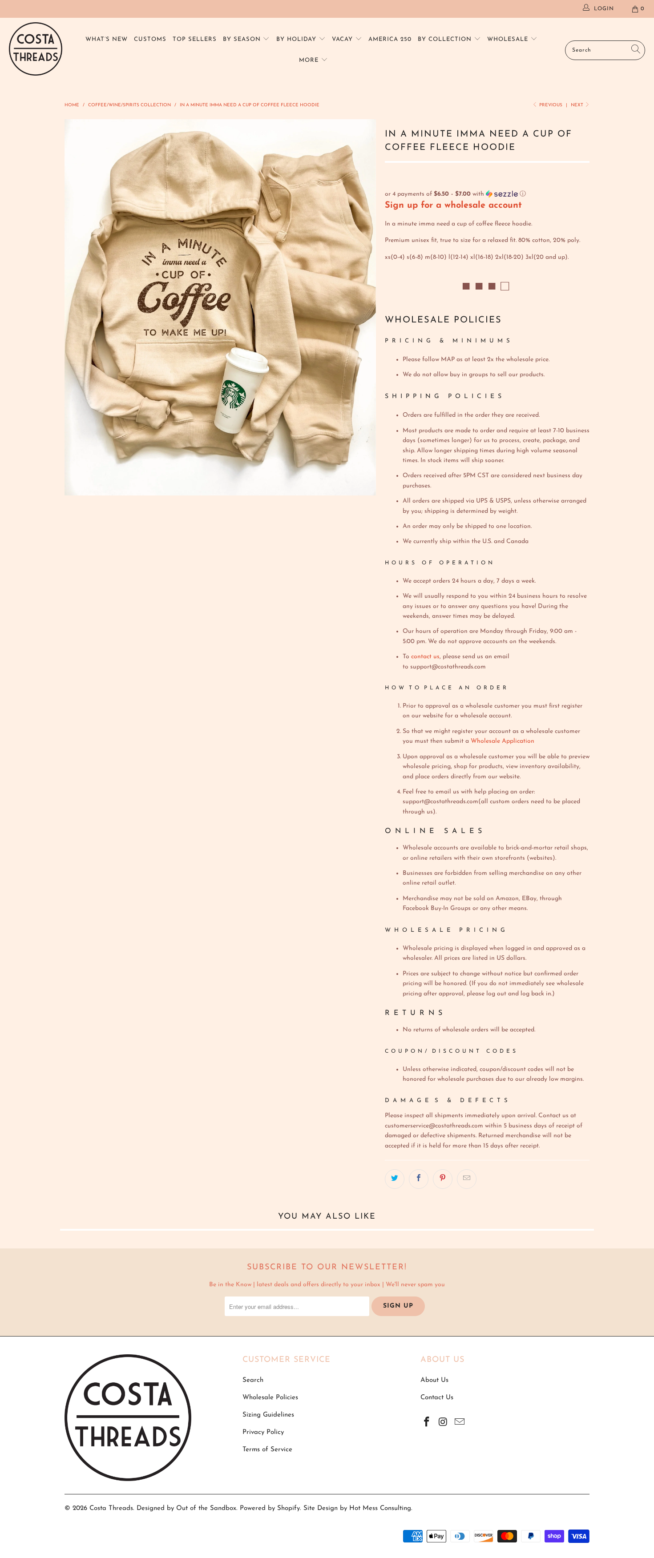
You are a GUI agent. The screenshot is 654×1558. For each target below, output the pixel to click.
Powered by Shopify (270, 1508)
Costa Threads (111, 1508)
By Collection (446, 39)
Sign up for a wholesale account (453, 205)
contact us (425, 656)
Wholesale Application (502, 741)
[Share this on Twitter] (394, 1179)
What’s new (106, 39)
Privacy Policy (263, 1432)
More (310, 60)
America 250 (390, 39)
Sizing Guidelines (268, 1415)
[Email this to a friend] (466, 1179)
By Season (243, 39)
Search (252, 1380)
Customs (150, 39)
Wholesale (508, 39)
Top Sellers (195, 39)
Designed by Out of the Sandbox (186, 1508)
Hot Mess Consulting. (380, 1508)
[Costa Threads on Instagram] (443, 1423)
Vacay (343, 39)
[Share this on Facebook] (418, 1179)
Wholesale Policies (270, 1397)
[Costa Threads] (35, 50)
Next (578, 105)
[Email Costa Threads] (459, 1423)
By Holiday (297, 39)
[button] (487, 194)
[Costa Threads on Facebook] (427, 1423)
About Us (434, 1380)
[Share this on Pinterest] (442, 1179)
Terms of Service (267, 1449)
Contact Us (436, 1397)
